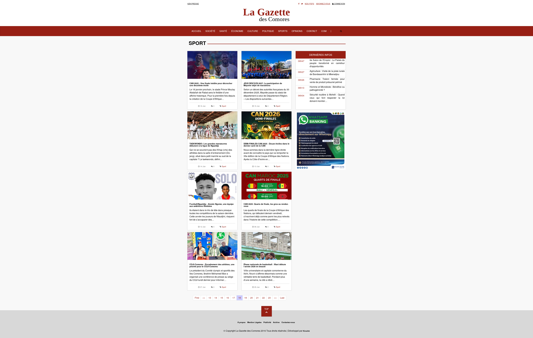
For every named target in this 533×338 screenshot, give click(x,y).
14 (215, 297)
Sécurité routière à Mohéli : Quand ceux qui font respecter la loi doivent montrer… (327, 98)
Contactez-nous (288, 322)
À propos (241, 322)
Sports (282, 31)
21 (257, 297)
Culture (252, 31)
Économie (237, 31)
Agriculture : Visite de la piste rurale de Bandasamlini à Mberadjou (327, 72)
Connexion (339, 3)
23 (269, 297)
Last (282, 297)
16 (227, 297)
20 (251, 297)
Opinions (297, 31)
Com (323, 31)
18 (239, 297)
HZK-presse (193, 3)
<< (204, 297)
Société (210, 31)
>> (275, 297)
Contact (312, 31)
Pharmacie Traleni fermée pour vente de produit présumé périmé (327, 80)
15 (221, 297)
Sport (224, 106)
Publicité (267, 322)
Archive (276, 322)
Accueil (197, 31)
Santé (223, 31)
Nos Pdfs (309, 3)
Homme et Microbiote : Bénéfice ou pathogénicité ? (327, 88)
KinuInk (306, 331)
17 (233, 297)
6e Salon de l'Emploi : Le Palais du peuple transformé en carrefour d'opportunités (327, 63)
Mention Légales (254, 322)
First (197, 297)
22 (263, 297)
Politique (268, 31)
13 (209, 297)
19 (245, 297)
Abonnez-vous (323, 3)
